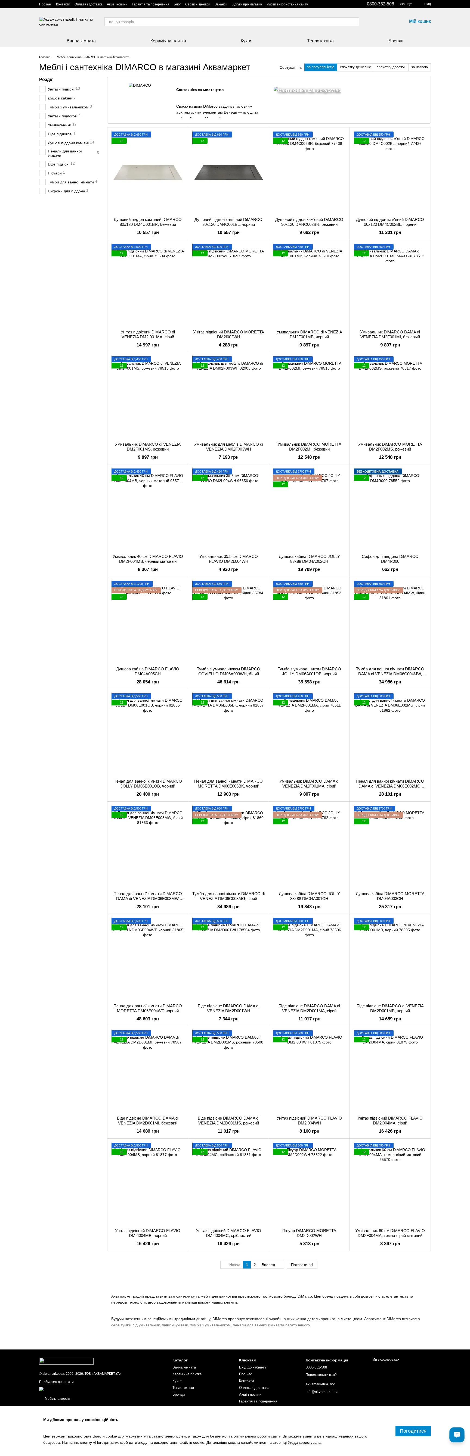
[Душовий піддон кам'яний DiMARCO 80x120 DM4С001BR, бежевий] (148, 172)
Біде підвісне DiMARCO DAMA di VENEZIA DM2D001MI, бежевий (147, 1120)
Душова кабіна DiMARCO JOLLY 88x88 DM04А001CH (309, 896)
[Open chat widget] (457, 1434)
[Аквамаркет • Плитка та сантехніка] (66, 1361)
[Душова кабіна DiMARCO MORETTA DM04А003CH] (390, 846)
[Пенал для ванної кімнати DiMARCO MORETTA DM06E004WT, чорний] (148, 958)
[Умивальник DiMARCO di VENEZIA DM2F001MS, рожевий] (148, 397)
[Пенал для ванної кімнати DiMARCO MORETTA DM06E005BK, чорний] (228, 734)
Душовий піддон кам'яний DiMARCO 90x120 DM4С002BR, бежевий (309, 222)
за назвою (419, 67)
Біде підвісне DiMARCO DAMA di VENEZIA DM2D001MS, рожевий (228, 1120)
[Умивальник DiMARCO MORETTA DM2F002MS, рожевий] (390, 397)
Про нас (45, 4)
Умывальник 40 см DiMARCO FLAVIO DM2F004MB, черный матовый (148, 559)
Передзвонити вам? (321, 1375)
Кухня (246, 41)
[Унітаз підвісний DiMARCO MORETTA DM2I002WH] (228, 285)
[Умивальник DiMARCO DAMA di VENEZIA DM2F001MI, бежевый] (390, 285)
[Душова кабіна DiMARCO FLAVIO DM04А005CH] (148, 622)
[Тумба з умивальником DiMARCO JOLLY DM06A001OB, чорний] (309, 622)
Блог (177, 4)
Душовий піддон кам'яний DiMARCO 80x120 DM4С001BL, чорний (228, 222)
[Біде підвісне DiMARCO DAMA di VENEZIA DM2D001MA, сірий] (309, 958)
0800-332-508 (380, 4)
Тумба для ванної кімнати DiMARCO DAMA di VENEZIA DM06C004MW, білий (390, 674)
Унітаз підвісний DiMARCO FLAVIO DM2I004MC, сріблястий (228, 1233)
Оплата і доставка (89, 4)
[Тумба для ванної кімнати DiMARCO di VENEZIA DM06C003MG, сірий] (228, 846)
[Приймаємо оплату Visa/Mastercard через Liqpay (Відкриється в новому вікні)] (79, 1389)
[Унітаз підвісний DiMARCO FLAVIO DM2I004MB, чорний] (148, 1183)
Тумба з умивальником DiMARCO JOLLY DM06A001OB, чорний (309, 671)
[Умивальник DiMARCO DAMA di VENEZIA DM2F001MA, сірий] (309, 734)
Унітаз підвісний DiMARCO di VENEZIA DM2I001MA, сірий (148, 334)
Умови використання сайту (287, 4)
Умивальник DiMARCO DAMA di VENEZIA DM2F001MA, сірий (309, 783)
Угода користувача (304, 1442)
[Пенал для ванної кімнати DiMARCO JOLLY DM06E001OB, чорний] (148, 734)
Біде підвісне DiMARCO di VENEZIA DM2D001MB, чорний (390, 1008)
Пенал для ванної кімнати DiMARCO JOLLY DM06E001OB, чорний (147, 783)
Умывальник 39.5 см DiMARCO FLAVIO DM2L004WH (228, 559)
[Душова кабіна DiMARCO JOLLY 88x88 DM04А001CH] (309, 846)
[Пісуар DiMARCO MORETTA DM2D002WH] (309, 1183)
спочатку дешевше (355, 67)
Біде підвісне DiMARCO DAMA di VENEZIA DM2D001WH (228, 1008)
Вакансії (221, 4)
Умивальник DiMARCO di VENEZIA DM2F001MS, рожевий (148, 446)
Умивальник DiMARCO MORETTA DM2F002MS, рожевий (390, 446)
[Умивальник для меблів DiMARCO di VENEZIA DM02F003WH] (228, 397)
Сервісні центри (197, 4)
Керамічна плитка (168, 41)
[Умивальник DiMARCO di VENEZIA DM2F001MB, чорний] (309, 285)
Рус (409, 4)
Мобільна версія (57, 1399)
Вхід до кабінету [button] (252, 1367)
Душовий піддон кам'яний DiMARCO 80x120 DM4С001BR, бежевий (148, 222)
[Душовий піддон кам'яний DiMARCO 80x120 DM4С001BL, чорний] (228, 172)
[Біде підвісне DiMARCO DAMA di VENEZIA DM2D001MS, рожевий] (228, 1071)
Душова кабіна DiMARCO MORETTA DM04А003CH (390, 896)
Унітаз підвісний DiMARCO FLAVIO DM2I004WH (309, 1120)
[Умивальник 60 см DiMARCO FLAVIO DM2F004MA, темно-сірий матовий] (390, 1183)
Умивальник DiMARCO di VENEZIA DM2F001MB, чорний (309, 334)
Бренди (396, 41)
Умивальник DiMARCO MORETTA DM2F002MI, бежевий (309, 446)
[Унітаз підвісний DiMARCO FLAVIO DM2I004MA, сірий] (390, 1071)
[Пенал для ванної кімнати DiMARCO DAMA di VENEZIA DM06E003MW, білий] (148, 846)
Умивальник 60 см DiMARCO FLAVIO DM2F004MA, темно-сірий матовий (390, 1233)
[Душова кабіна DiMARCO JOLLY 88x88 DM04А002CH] (309, 509)
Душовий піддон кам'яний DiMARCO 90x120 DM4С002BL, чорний (390, 222)
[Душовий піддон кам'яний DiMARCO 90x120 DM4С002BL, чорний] (390, 172)
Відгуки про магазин (246, 4)
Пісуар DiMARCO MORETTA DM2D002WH (309, 1233)
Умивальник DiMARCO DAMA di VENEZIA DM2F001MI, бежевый (390, 334)
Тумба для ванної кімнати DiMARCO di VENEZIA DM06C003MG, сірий (228, 896)
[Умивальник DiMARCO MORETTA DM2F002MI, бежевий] (309, 397)
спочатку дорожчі (391, 67)
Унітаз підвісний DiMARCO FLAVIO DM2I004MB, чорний (147, 1233)
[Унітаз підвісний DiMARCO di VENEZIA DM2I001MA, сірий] (148, 285)
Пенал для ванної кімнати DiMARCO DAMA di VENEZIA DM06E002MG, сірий (390, 786)
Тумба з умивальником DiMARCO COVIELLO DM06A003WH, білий (228, 671)
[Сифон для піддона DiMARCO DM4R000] (390, 509)
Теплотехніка (320, 41)
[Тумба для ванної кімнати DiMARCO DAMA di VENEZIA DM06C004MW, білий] (390, 622)
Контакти (63, 4)
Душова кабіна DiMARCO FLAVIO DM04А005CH (147, 671)
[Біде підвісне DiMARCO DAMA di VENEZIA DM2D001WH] (228, 958)
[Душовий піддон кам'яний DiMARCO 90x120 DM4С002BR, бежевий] (309, 172)
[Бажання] (388, 21)
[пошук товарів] (354, 21)
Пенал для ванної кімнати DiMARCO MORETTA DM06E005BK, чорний (228, 783)
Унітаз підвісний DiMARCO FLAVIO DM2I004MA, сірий (390, 1120)
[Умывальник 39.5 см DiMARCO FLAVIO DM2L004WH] (228, 509)
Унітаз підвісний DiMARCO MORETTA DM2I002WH (228, 334)
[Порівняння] (374, 21)
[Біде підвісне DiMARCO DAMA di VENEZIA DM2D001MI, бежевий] (148, 1071)
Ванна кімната (81, 41)
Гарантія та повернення (150, 4)
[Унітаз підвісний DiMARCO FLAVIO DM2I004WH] (309, 1071)
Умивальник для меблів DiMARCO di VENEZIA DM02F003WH (228, 446)
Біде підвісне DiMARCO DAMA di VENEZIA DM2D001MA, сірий (309, 1008)
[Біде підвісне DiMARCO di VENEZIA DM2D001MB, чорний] (390, 958)
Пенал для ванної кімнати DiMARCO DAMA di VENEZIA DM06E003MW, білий (147, 898)
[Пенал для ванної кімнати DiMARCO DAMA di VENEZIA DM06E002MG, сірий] (390, 734)
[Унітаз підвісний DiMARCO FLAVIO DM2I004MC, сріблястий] (228, 1183)
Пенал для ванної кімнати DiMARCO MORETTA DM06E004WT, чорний (147, 1008)
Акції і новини (117, 4)
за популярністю (320, 67)
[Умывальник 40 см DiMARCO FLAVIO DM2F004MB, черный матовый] (148, 509)
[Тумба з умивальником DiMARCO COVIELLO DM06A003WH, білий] (228, 622)
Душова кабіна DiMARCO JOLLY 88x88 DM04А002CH (309, 559)
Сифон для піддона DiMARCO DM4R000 (390, 559)
